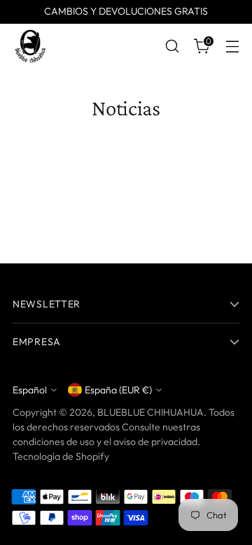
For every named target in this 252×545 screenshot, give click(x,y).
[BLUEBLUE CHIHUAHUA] (30, 46)
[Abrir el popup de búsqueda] (172, 46)
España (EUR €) (118, 390)
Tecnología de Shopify (61, 456)
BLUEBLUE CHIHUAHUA (150, 412)
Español (30, 390)
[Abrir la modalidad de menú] (232, 46)
